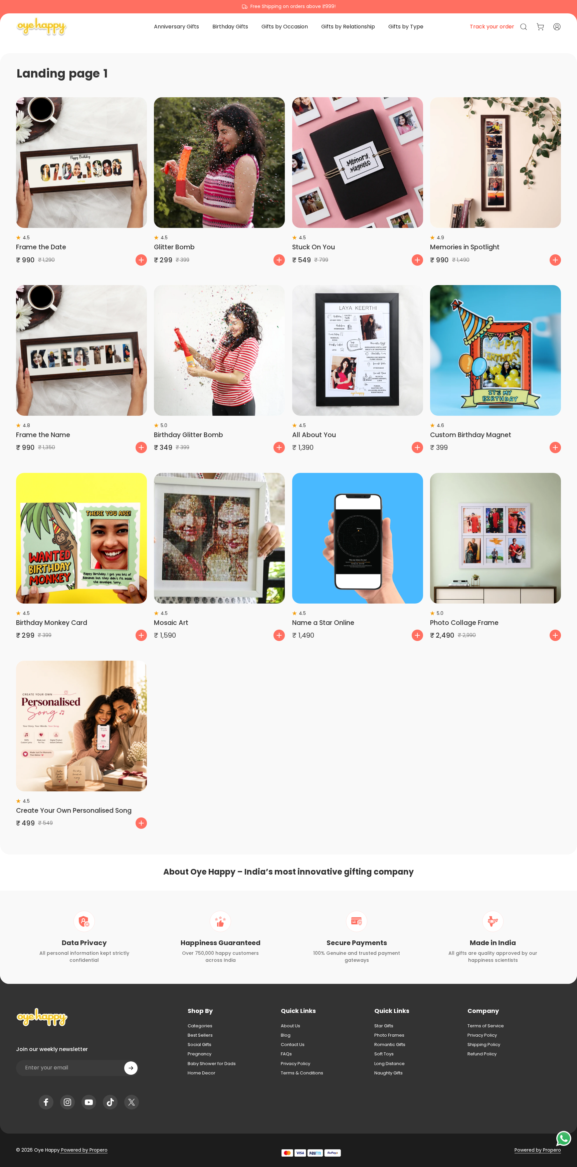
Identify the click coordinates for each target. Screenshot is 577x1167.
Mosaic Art (171, 622)
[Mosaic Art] (219, 538)
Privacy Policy (295, 1063)
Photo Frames (389, 1035)
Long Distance (389, 1063)
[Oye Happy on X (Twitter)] (131, 1102)
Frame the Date (41, 247)
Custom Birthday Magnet (470, 434)
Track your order (492, 26)
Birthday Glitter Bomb (188, 434)
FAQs (286, 1054)
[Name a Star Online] (357, 538)
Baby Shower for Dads (212, 1063)
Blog (286, 1035)
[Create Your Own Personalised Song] (81, 726)
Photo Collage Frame (464, 622)
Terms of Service (485, 1026)
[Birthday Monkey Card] (81, 538)
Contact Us (293, 1044)
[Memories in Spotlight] (495, 162)
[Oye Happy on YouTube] (88, 1102)
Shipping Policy (483, 1044)
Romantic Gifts (389, 1044)
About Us (290, 1026)
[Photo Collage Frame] (495, 538)
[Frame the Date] (81, 162)
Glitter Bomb (174, 247)
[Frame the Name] (81, 350)
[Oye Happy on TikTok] (110, 1102)
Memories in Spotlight (465, 247)
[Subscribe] (131, 1068)
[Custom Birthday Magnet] (495, 350)
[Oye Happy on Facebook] (46, 1102)
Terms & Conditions (302, 1073)
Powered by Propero (84, 1150)
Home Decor (201, 1073)
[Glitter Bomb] (219, 162)
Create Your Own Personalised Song (74, 810)
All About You (314, 434)
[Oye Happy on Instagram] (67, 1102)
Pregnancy (199, 1054)
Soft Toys (384, 1054)
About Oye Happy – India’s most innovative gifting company (288, 871)
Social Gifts (199, 1044)
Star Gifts (383, 1026)
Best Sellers (200, 1035)
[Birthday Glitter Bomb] (219, 350)
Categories (200, 1026)
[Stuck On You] (357, 162)
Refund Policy (482, 1054)
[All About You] (357, 350)
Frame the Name (43, 434)
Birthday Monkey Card (51, 622)
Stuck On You (313, 247)
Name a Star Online (323, 622)
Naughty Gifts (388, 1073)
